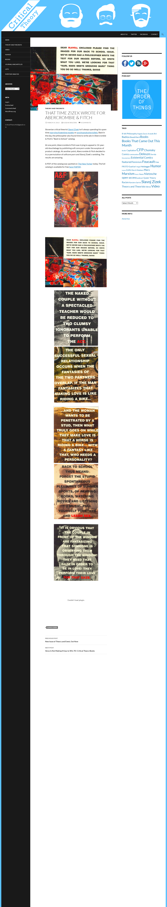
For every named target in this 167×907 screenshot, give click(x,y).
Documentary (126, 158)
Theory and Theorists (54, 108)
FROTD (125, 166)
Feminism (137, 162)
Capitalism (131, 150)
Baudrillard (135, 137)
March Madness (138, 170)
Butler (124, 150)
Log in (7, 102)
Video (155, 186)
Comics (125, 154)
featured (127, 161)
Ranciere (132, 182)
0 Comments (86, 123)
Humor (155, 166)
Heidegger (145, 166)
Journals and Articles (13, 64)
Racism (125, 182)
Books (144, 137)
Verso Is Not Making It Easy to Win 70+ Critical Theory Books (70, 649)
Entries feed (9, 105)
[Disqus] (74, 696)
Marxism (128, 173)
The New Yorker (85, 163)
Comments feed (10, 108)
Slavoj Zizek (73, 129)
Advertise (126, 219)
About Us (124, 34)
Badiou (126, 136)
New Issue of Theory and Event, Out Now (61, 640)
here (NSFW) (75, 167)
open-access (129, 177)
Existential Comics (142, 157)
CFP (140, 149)
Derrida (153, 154)
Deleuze (144, 154)
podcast (140, 178)
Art (155, 133)
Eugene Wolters (70, 123)
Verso (148, 186)
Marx (147, 169)
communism (134, 154)
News (141, 174)
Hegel (138, 167)
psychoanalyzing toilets (87, 132)
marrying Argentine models (62, 132)
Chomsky (149, 150)
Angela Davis (142, 134)
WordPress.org (10, 111)
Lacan (124, 170)
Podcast (126, 76)
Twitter (134, 34)
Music (137, 174)
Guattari (132, 166)
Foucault (148, 161)
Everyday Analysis (12, 74)
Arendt (150, 134)
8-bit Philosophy (129, 133)
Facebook (144, 34)
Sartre (138, 182)
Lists (128, 169)
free (157, 162)
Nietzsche (150, 173)
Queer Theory (149, 178)
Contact (154, 34)
